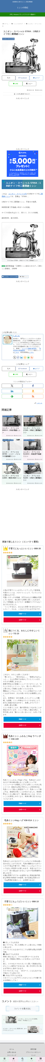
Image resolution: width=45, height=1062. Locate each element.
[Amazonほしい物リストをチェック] (24, 357)
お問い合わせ (11, 1052)
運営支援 (33, 1049)
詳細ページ (22, 614)
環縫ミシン (25, 276)
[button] (29, 83)
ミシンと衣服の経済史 (29, 348)
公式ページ (22, 620)
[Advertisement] (22, 122)
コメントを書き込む (22, 1009)
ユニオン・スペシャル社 (17, 194)
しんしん (16, 336)
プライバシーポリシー (33, 1052)
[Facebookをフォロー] (18, 357)
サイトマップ (11, 1055)
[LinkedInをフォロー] (21, 357)
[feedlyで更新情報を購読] (28, 357)
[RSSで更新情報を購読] (31, 357)
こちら (17, 352)
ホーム (12, 1049)
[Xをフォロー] (14, 357)
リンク (33, 1055)
